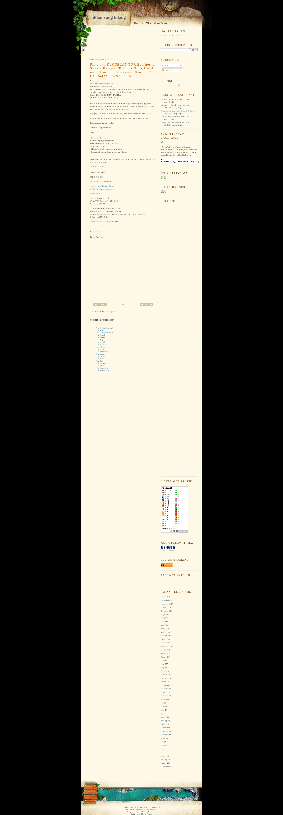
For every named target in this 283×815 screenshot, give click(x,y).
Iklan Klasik (100, 365)
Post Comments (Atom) (108, 312)
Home (136, 23)
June (162, 621)
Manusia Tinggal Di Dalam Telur (172, 116)
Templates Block (151, 809)
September (164, 611)
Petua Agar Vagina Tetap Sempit (172, 99)
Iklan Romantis (101, 349)
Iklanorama (100, 354)
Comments (168, 70)
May (162, 625)
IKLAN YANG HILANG (109, 17)
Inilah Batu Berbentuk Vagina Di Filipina (175, 105)
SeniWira (146, 23)
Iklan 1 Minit (100, 337)
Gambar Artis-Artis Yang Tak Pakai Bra (175, 122)
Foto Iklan (99, 330)
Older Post (146, 304)
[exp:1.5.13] (162, 192)
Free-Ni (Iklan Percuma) (104, 328)
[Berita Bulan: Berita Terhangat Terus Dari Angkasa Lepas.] (179, 86)
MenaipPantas (160, 23)
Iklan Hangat (100, 356)
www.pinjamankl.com (104, 86)
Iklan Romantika (101, 344)
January (163, 597)
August (163, 614)
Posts (166, 66)
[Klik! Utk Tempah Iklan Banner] (164, 192)
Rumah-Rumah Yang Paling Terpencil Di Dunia (177, 111)
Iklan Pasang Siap (102, 368)
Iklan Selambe (101, 342)
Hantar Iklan (100, 347)
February (164, 635)
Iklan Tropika (100, 339)
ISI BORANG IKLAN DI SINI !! (173, 35)
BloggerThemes (146, 814)
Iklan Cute (99, 361)
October (163, 607)
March (163, 632)
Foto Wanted (100, 335)
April (162, 628)
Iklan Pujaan (100, 363)
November (164, 604)
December (164, 600)
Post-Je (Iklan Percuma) (104, 332)
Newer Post (100, 304)
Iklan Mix (99, 358)
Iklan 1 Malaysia (102, 351)
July (162, 618)
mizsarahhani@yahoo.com (104, 83)
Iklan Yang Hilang (102, 370)
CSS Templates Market (149, 812)
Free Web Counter (167, 550)
